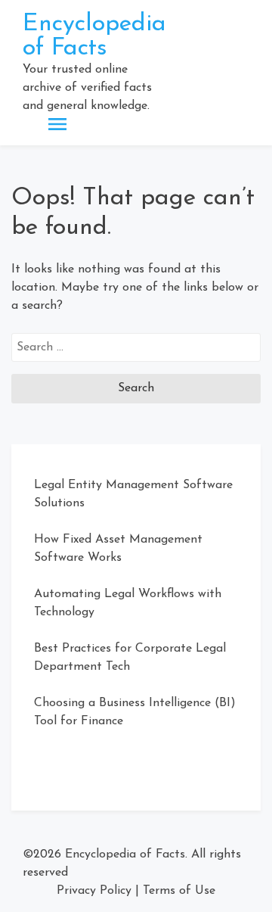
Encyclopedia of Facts (94, 36)
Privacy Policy (94, 891)
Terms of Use (179, 891)
